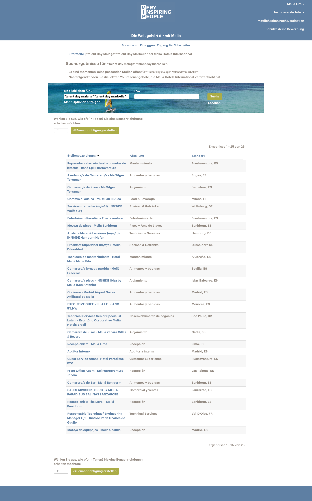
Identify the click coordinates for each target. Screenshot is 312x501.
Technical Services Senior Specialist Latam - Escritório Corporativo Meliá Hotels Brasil (94, 320)
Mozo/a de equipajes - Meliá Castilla (94, 430)
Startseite (77, 54)
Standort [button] (198, 155)
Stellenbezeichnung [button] (82, 155)
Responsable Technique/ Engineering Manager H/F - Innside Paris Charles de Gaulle (96, 418)
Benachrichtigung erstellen (96, 130)
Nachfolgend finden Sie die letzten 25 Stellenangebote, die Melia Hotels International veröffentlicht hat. (145, 77)
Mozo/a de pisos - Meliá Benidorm (92, 225)
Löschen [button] (214, 102)
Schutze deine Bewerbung (285, 29)
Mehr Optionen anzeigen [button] (82, 102)
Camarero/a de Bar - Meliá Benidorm (94, 382)
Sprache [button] (128, 45)
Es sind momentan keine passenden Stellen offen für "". (134, 71)
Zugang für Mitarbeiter (173, 45)
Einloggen (147, 45)
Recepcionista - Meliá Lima (87, 344)
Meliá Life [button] (294, 4)
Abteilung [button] (137, 155)
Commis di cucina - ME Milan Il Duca (94, 199)
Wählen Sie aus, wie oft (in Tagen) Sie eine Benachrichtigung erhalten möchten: (98, 121)
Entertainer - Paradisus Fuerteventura (95, 218)
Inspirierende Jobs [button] (288, 12)
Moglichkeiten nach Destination (281, 20)
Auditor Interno (78, 351)
